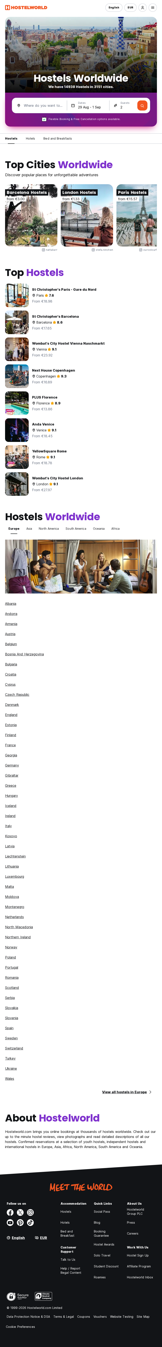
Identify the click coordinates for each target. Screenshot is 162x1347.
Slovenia (11, 1018)
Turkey (10, 1058)
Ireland (10, 816)
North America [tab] (49, 528)
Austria (10, 634)
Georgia (11, 755)
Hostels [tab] (11, 138)
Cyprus (10, 684)
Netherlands (14, 917)
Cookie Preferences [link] (20, 1326)
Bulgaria (11, 664)
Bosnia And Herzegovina (24, 654)
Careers (132, 1233)
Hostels (66, 1211)
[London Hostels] (87, 215)
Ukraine (11, 1068)
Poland (10, 957)
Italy (8, 826)
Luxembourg (14, 876)
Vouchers (100, 1316)
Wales (9, 1078)
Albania (10, 603)
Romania (12, 977)
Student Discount (106, 1266)
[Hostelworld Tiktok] (30, 1222)
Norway (11, 947)
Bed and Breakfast (67, 1233)
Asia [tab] (29, 528)
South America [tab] (76, 528)
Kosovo (11, 836)
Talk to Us (68, 1259)
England (11, 715)
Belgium (11, 644)
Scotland (12, 988)
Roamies (100, 1277)
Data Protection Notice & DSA (28, 1316)
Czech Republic (17, 694)
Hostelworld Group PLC (135, 1211)
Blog (97, 1222)
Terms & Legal (63, 1316)
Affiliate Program (139, 1266)
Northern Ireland (18, 937)
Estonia (11, 725)
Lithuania (12, 866)
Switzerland (14, 1048)
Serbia (10, 998)
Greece (10, 785)
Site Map (143, 1316)
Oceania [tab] (99, 528)
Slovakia (11, 1008)
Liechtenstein (15, 856)
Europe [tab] (14, 528)
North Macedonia (19, 927)
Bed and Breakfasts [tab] (57, 138)
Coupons (83, 1316)
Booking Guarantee (101, 1233)
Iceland (10, 806)
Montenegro (14, 907)
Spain (9, 1028)
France (10, 745)
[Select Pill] (142, 7)
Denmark (12, 705)
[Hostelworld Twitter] (20, 1212)
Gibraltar (11, 775)
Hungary (11, 796)
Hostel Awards (104, 1244)
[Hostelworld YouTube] (10, 1222)
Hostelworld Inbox (140, 1277)
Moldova (12, 897)
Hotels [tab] (30, 138)
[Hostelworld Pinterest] (20, 1222)
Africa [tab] (115, 528)
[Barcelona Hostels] (31, 215)
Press (131, 1222)
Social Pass (102, 1211)
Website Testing (122, 1316)
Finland (10, 735)
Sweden (11, 1038)
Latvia (10, 846)
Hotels (65, 1222)
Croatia (10, 674)
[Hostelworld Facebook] (10, 1212)
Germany (12, 765)
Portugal (11, 967)
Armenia (11, 624)
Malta (9, 886)
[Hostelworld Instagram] (30, 1212)
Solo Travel (102, 1255)
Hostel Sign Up (137, 1255)
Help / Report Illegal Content (71, 1270)
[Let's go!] (142, 105)
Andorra (11, 614)
